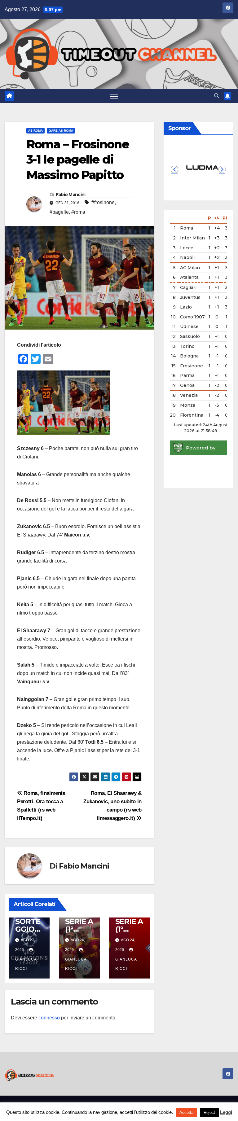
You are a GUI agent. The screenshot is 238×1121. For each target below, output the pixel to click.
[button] (216, 96)
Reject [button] (209, 1112)
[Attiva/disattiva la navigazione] (114, 96)
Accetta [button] (186, 1112)
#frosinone (103, 202)
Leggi (226, 1112)
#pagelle (59, 212)
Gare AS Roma (61, 130)
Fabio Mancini (71, 194)
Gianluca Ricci (26, 964)
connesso (49, 1017)
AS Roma (35, 130)
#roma (78, 212)
